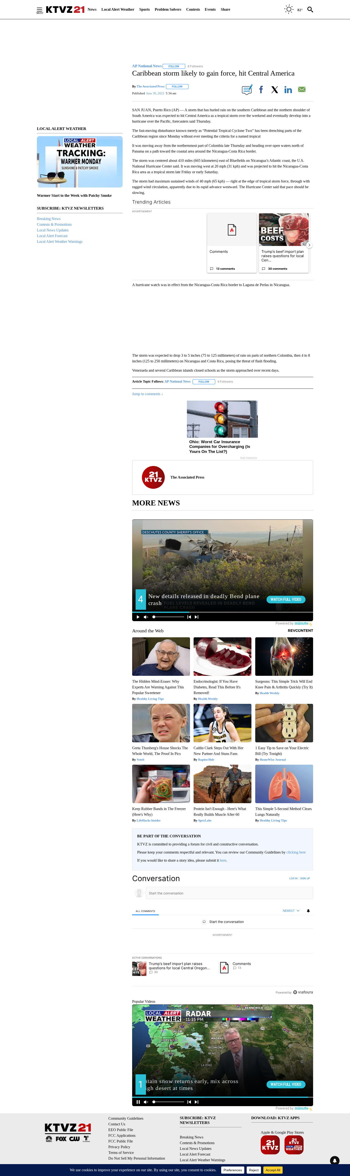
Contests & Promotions (54, 224)
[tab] (145, 911)
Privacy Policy (119, 1147)
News (92, 9)
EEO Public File (120, 1130)
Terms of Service (121, 1153)
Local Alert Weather (117, 9)
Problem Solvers (168, 9)
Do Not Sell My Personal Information (136, 1158)
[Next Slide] (309, 245)
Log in (293, 878)
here (223, 860)
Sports (144, 9)
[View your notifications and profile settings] (308, 911)
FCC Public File (120, 1141)
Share (225, 9)
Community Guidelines (125, 1118)
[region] (222, 935)
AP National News (177, 381)
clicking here (296, 852)
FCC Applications (121, 1135)
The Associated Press (151, 86)
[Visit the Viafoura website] (303, 992)
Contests (193, 9)
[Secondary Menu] (43, 9)
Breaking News (48, 219)
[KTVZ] (65, 9)
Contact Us (116, 1124)
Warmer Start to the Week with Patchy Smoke (74, 195)
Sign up (305, 878)
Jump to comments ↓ (147, 394)
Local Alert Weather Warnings (59, 242)
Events (210, 9)
